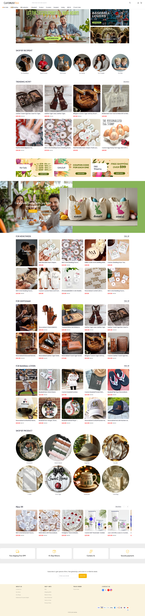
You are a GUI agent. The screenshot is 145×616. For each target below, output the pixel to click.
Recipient (56, 7)
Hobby (63, 7)
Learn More (33, 211)
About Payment (48, 597)
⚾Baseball (34, 7)
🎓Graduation (24, 7)
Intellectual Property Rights (22, 597)
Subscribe (82, 576)
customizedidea (74, 612)
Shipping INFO (48, 592)
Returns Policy (48, 595)
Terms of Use (48, 600)
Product (41, 7)
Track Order (76, 589)
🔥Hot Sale (5, 7)
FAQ (45, 589)
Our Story (18, 592)
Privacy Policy (48, 603)
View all (126, 236)
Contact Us (18, 589)
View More (126, 81)
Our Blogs (18, 595)
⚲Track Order (77, 7)
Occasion (48, 7)
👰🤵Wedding (14, 7)
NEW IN (69, 7)
